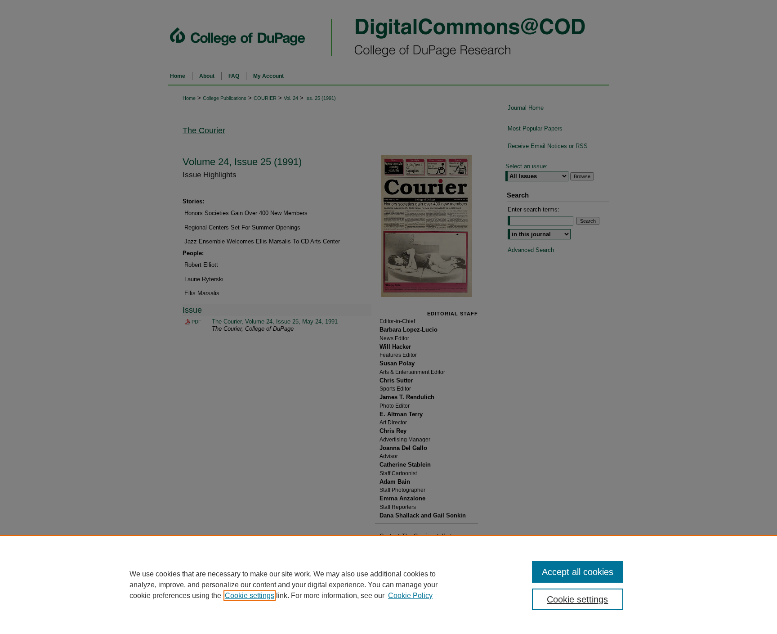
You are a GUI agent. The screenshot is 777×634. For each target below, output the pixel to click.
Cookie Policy (410, 595)
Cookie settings (249, 595)
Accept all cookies (577, 572)
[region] (388, 584)
